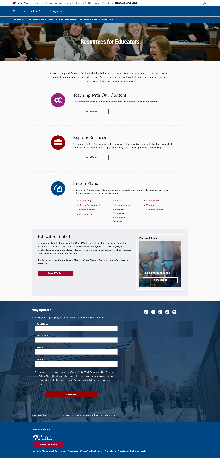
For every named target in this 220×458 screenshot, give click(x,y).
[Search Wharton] (205, 3)
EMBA (84, 3)
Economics (118, 201)
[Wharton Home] (20, 3)
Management (152, 201)
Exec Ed (96, 3)
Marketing (151, 205)
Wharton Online (107, 3)
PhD (89, 3)
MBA (77, 3)
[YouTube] (168, 312)
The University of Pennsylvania (66, 451)
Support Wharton (48, 445)
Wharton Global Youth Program (91, 451)
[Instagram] (175, 312)
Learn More (91, 112)
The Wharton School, (46, 451)
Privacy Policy (55, 415)
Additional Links (40, 429)
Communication (87, 210)
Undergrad (58, 3)
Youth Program (47, 3)
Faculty (36, 3)
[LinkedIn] (161, 312)
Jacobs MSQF (69, 3)
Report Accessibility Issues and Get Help (132, 451)
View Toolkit (160, 280)
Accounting (85, 201)
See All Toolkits (56, 273)
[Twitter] (147, 312)
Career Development (89, 205)
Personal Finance (154, 210)
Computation (85, 214)
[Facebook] (154, 312)
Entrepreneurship (121, 205)
